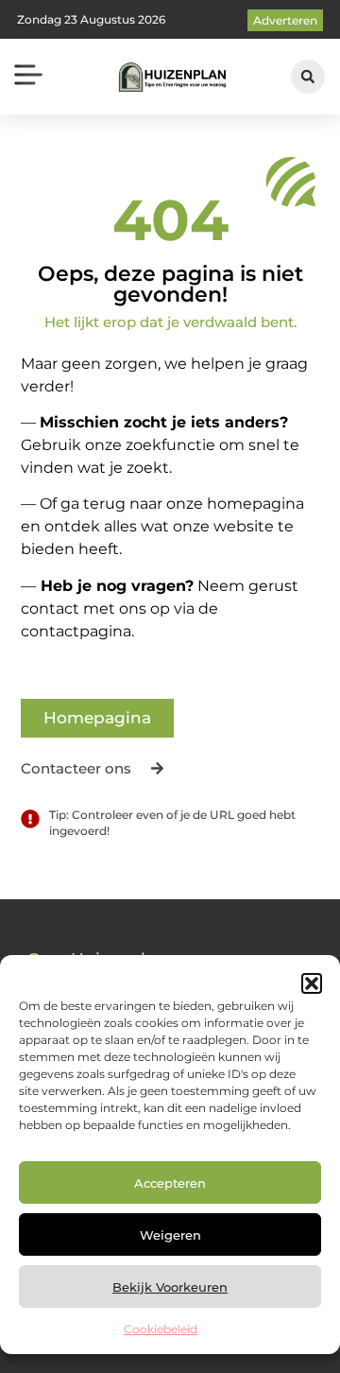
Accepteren (170, 1183)
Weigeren (170, 1235)
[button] (311, 983)
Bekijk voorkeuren (170, 1287)
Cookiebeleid (160, 1329)
